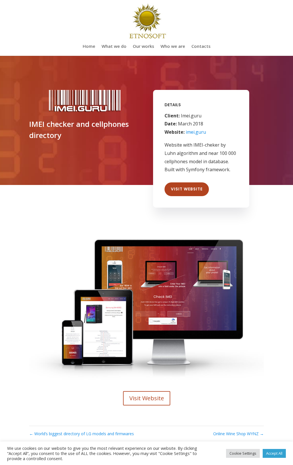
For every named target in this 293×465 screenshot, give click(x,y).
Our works (143, 46)
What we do (114, 46)
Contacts (201, 46)
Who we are (173, 46)
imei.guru (196, 132)
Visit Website (187, 189)
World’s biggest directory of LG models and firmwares (81, 433)
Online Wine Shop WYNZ (238, 433)
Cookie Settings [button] (242, 453)
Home (89, 46)
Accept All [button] (274, 453)
